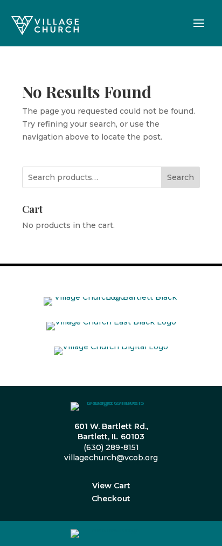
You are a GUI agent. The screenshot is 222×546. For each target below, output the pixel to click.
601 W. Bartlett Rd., (111, 426)
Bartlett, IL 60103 (111, 436)
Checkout (111, 498)
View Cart (111, 485)
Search (180, 177)
